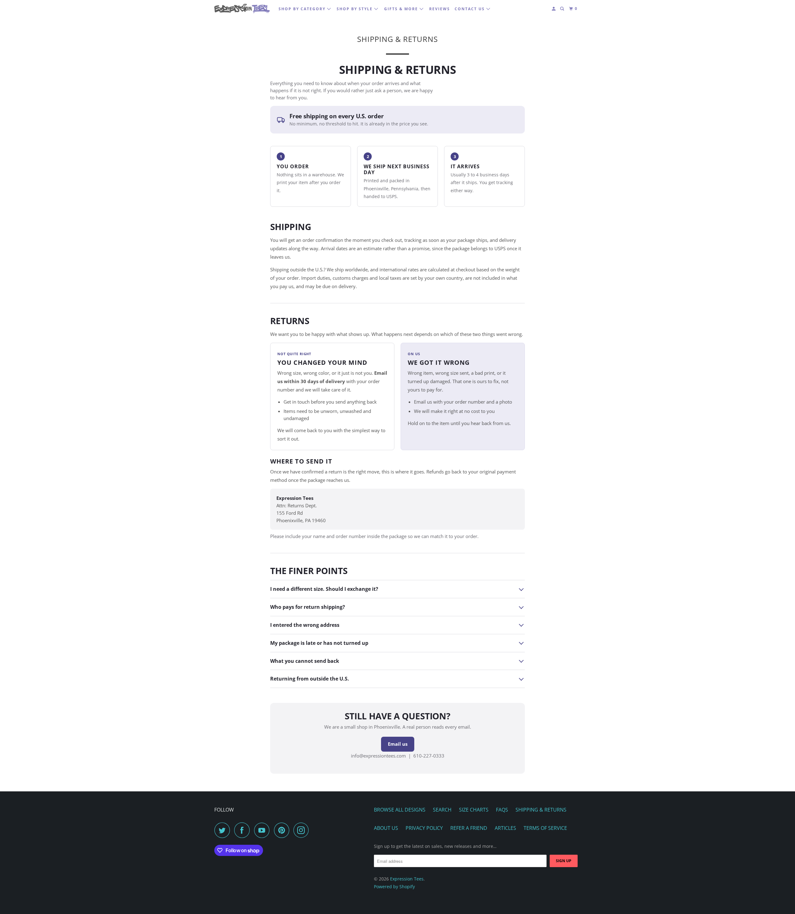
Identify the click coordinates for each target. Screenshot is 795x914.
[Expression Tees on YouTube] (263, 830)
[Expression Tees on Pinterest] (283, 830)
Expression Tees (407, 879)
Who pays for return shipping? (307, 607)
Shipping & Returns (541, 809)
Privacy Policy (424, 828)
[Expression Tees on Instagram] (302, 830)
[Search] (562, 9)
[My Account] (554, 9)
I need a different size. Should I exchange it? (324, 589)
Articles (505, 828)
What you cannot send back (304, 661)
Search (442, 809)
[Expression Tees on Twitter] (223, 830)
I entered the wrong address (304, 625)
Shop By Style (355, 8)
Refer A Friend (468, 828)
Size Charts (473, 809)
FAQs (502, 809)
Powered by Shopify (394, 886)
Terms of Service (545, 828)
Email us (397, 744)
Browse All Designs (399, 809)
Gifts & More (402, 8)
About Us (386, 828)
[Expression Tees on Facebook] (243, 830)
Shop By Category (303, 8)
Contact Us (470, 8)
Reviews (439, 8)
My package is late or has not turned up (319, 643)
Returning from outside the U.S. (309, 678)
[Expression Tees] (242, 8)
